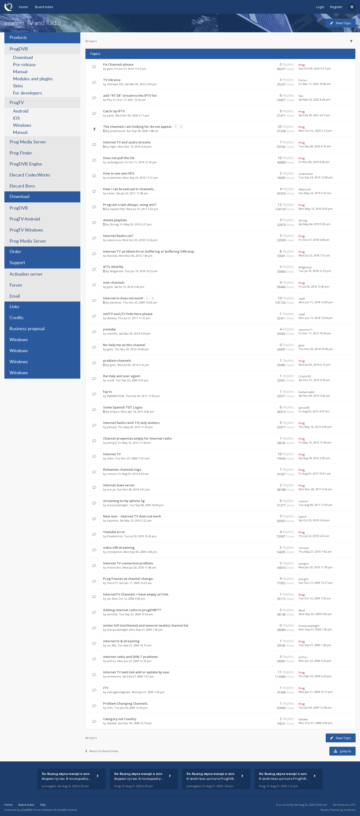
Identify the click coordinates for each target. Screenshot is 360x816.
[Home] (8, 6)
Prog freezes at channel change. (128, 578)
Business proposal (27, 329)
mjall (302, 298)
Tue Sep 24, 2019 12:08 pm (316, 177)
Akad (302, 610)
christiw (304, 548)
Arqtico (115, 411)
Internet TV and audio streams (127, 142)
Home (23, 7)
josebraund (117, 131)
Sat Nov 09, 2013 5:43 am (314, 395)
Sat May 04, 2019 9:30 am (314, 224)
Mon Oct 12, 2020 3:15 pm (315, 130)
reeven (112, 474)
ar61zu (111, 661)
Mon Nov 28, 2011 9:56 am (315, 489)
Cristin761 (305, 376)
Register (336, 7)
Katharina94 (306, 392)
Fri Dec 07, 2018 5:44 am (314, 240)
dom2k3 (112, 614)
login (113, 146)
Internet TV (112, 454)
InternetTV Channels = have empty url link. (136, 594)
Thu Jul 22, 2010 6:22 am (314, 536)
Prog (302, 65)
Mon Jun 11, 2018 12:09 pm (316, 302)
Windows (22, 125)
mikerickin (114, 567)
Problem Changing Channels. (125, 703)
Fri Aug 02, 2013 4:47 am (314, 411)
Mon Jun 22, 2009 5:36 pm (315, 661)
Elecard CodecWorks (30, 175)
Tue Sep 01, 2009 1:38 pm (315, 645)
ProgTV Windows (26, 230)
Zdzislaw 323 (115, 84)
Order (15, 252)
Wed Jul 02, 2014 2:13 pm (314, 364)
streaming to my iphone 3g (124, 501)
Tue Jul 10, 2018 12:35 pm (315, 271)
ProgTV (17, 103)
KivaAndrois (114, 536)
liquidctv (112, 520)
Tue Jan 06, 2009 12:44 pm (315, 707)
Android (20, 111)
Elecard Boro (22, 186)
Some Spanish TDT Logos (122, 407)
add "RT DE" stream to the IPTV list (130, 95)
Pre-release (24, 65)
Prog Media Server (28, 142)
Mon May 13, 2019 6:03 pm (316, 208)
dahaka (111, 318)
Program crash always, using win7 (129, 204)
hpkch (303, 516)
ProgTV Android (25, 219)
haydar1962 (117, 209)
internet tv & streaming (121, 641)
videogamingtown (119, 692)
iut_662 (111, 645)
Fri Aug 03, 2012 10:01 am (315, 473)
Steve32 (112, 255)
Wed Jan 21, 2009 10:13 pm (316, 692)
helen (111, 193)
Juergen (304, 563)
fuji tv (107, 391)
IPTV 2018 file (113, 267)
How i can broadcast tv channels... (129, 189)
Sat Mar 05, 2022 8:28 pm (314, 99)
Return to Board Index (104, 751)
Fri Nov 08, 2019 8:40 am (314, 162)
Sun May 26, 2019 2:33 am (315, 193)
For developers (27, 93)
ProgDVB (19, 49)
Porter (303, 80)
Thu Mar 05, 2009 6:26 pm (315, 676)
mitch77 (112, 583)
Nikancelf (305, 189)
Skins (18, 86)
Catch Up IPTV (114, 111)
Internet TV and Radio (32, 23)
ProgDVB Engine (26, 164)
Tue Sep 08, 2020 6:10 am (315, 146)
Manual (20, 72)
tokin (110, 458)
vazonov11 (305, 329)
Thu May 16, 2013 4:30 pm (315, 427)
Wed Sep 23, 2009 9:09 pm (315, 614)
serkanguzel (115, 162)
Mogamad (116, 271)
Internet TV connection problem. (128, 563)
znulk (110, 380)
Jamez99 (304, 407)
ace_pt (111, 489)
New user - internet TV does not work (132, 516)
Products (18, 37)
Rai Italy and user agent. (122, 376)
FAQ (43, 804)
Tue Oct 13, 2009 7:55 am (315, 598)
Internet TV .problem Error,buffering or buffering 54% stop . (149, 251)
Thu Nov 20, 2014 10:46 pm (316, 349)
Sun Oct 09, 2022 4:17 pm (315, 68)
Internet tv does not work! (123, 298)
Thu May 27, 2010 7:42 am (315, 551)
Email (15, 296)
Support (17, 263)
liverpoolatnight (117, 505)
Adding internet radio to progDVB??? (132, 610)
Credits (17, 318)
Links (14, 307)
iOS (16, 118)
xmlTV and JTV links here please (128, 314)
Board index (44, 7)
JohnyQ (112, 427)
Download (23, 58)
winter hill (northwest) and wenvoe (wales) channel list (145, 625)
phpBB (25, 810)
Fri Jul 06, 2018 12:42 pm (314, 286)
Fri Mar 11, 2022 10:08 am (315, 84)
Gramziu (350, 810)
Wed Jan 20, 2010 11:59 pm (316, 567)
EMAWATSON (115, 396)
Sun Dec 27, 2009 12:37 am (316, 582)
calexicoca (114, 240)
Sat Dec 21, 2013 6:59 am (314, 380)
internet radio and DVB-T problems (130, 656)
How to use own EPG (118, 173)
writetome (114, 676)
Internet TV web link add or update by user (136, 672)
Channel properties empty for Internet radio (137, 438)
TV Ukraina (111, 80)
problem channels (117, 360)
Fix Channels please (118, 64)
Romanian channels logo (122, 469)
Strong (114, 224)
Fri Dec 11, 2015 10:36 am (315, 333)
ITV (105, 688)
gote (110, 68)
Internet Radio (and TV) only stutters (131, 422)
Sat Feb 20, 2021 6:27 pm (314, 115)
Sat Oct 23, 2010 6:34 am (314, 520)
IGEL (110, 708)
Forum (16, 285)
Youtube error (114, 532)
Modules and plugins (33, 79)
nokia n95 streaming (119, 547)
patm (110, 115)
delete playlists (115, 220)
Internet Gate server (119, 485)
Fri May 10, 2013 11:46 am (315, 442)
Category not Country (119, 719)
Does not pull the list (118, 158)
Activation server (26, 274)
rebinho (112, 333)
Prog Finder (21, 153)
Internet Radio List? (118, 235)
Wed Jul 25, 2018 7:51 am (314, 255)
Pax (109, 100)
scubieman (114, 177)
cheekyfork (114, 552)
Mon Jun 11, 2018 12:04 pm (316, 318)
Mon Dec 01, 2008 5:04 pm (315, 723)
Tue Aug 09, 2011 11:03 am (316, 505)
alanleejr (115, 302)
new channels (113, 282)
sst (108, 598)
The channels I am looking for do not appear (137, 126)
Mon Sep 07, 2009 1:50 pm (315, 629)
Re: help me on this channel (124, 345)
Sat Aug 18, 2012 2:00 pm (314, 458)
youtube (109, 329)
